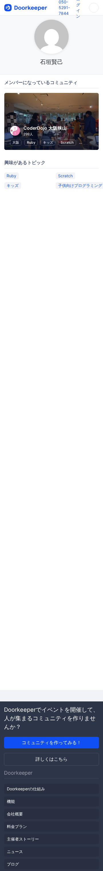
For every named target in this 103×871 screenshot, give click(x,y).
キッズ (48, 142)
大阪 (15, 142)
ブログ (13, 864)
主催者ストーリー (23, 839)
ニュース (15, 851)
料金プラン (17, 826)
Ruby (31, 142)
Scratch (67, 142)
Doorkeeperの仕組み (26, 788)
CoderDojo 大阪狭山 (45, 128)
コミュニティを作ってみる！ (51, 742)
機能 (11, 801)
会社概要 (15, 813)
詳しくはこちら (51, 759)
